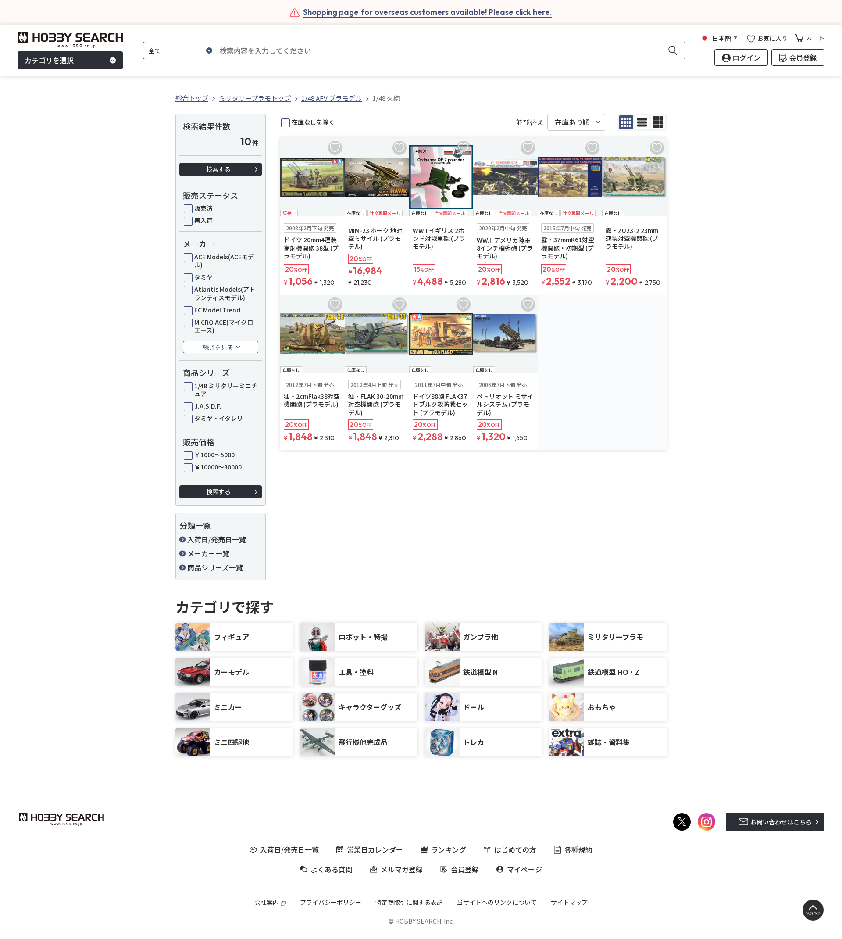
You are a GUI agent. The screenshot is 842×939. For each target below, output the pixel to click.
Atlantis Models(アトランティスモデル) (224, 293)
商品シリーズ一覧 (215, 567)
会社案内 (266, 902)
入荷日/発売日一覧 (216, 539)
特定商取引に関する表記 (409, 902)
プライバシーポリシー (330, 902)
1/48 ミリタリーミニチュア (225, 390)
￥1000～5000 (214, 455)
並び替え (530, 122)
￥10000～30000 (218, 467)
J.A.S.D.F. (207, 406)
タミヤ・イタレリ (218, 418)
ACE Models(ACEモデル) (224, 261)
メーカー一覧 (208, 553)
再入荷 (203, 220)
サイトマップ (569, 902)
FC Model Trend (217, 310)
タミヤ (203, 277)
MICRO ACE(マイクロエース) (223, 326)
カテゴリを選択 (49, 60)
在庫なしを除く (313, 122)
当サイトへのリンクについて (497, 902)
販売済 (203, 208)
